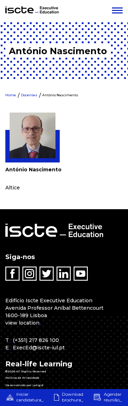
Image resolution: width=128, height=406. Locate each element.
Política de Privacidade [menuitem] (22, 377)
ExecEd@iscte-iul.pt (39, 347)
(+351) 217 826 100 (36, 340)
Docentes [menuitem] (29, 95)
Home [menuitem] (10, 95)
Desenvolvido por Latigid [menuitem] (24, 385)
